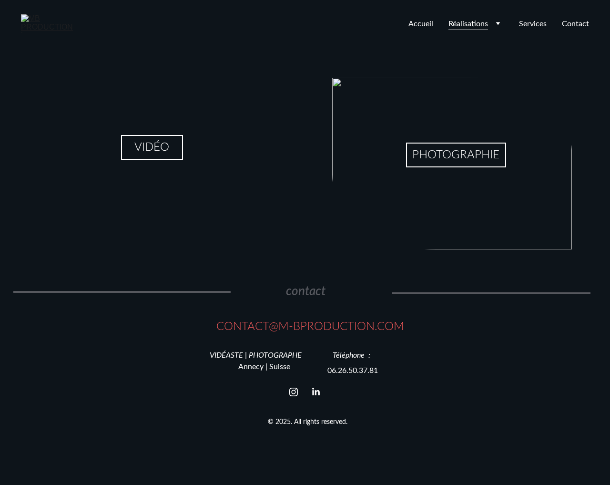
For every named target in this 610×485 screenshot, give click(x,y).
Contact (575, 24)
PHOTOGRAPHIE (455, 155)
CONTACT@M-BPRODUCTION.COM (310, 326)
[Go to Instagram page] (298, 392)
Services (533, 24)
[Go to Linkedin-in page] (316, 392)
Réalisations (468, 24)
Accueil (420, 24)
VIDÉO (151, 147)
